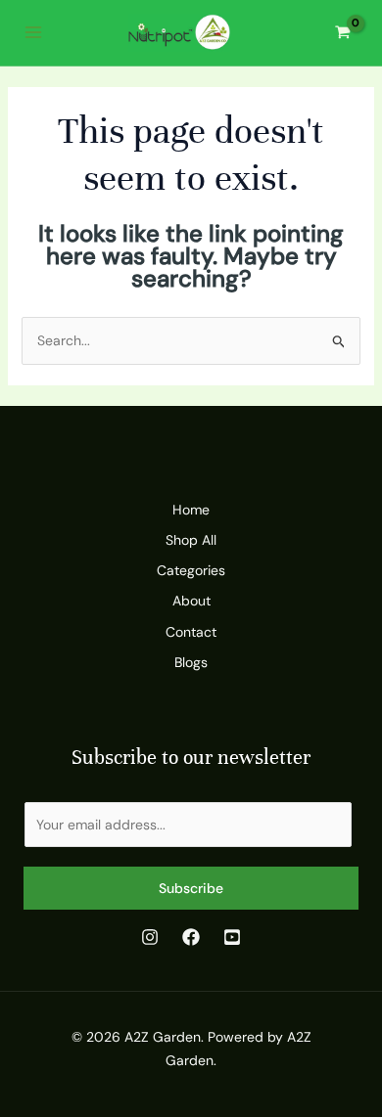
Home (191, 509)
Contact (191, 632)
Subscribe (191, 888)
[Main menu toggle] (33, 33)
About (191, 600)
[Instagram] (150, 937)
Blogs (191, 662)
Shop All (191, 540)
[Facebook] (191, 937)
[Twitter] (232, 937)
